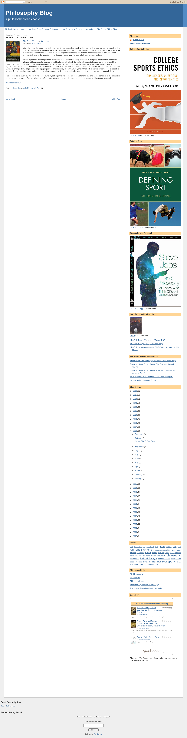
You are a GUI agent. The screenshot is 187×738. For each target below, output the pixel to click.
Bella (156, 547)
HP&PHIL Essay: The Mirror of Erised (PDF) (147, 340)
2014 (135, 488)
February (139, 475)
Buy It (132, 336)
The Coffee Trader (30, 41)
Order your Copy (136, 227)
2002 (135, 536)
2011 (135, 500)
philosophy (173, 555)
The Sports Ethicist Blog (107, 29)
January (138, 479)
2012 (135, 496)
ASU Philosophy (136, 574)
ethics (168, 550)
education (162, 550)
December (139, 434)
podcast (136, 558)
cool (179, 547)
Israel (154, 553)
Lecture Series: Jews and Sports (143, 380)
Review (145, 562)
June (137, 459)
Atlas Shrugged (139, 547)
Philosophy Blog (29, 12)
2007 (135, 516)
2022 (135, 407)
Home (63, 99)
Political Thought (148, 558)
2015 (135, 484)
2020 (135, 415)
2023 (135, 403)
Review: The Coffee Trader (145, 441)
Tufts (157, 564)
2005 (135, 524)
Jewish (161, 552)
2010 (135, 504)
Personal (161, 556)
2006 (135, 520)
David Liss (45, 41)
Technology (151, 564)
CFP (174, 547)
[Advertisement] (143, 677)
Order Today (135, 135)
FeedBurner (98, 734)
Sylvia (140, 564)
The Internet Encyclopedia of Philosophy (146, 588)
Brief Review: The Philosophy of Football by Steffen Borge (153, 361)
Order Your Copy (136, 308)
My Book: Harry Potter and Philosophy (78, 29)
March (137, 471)
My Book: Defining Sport (15, 29)
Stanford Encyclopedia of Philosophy (144, 585)
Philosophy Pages (137, 581)
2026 (135, 391)
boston (169, 547)
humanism (140, 553)
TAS (145, 564)
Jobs (167, 553)
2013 (135, 492)
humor (148, 552)
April (137, 467)
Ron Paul (162, 562)
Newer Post (10, 99)
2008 (135, 512)
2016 (135, 431)
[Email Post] (41, 88)
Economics (155, 550)
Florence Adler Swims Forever (149, 637)
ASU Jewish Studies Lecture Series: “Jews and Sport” (151, 377)
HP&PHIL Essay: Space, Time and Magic (146, 344)
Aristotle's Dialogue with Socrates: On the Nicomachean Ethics (149, 610)
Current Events (140, 549)
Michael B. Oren (144, 628)
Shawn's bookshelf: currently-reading (152, 604)
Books (162, 547)
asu (131, 547)
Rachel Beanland (144, 639)
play (131, 558)
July (137, 455)
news (132, 556)
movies (178, 553)
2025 (135, 395)
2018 (135, 423)
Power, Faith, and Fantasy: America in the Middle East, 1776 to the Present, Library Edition (151, 623)
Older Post (116, 99)
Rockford (152, 562)
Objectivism (138, 556)
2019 (135, 419)
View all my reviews (13, 83)
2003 (135, 532)
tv (160, 564)
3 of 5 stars (36, 43)
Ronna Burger (143, 614)
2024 (135, 399)
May (137, 463)
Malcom (172, 553)
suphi (135, 564)
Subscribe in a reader (8, 706)
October (138, 438)
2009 (135, 508)
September (139, 447)
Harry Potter (176, 550)
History (133, 553)
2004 (135, 528)
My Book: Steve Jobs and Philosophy (44, 29)
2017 (135, 427)
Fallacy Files (135, 578)
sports (172, 561)
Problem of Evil (164, 559)
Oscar (153, 556)
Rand (173, 558)
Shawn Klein (138, 40)
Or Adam (146, 556)
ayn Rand (150, 547)
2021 (135, 411)
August (138, 451)
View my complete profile (140, 43)
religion (139, 562)
